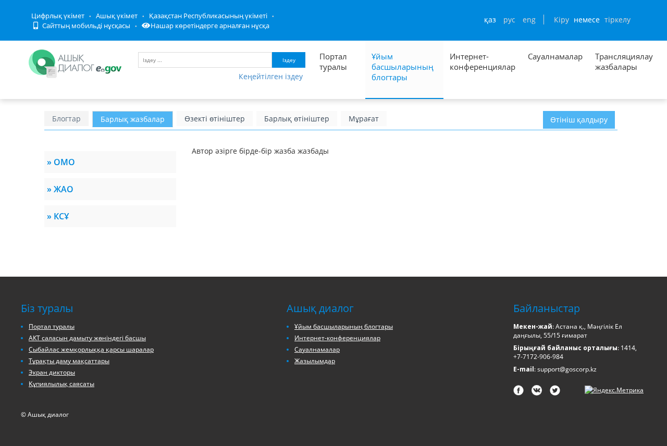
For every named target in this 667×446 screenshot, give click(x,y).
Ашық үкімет (117, 15)
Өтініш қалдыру (579, 120)
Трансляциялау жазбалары (613, 61)
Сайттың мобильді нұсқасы (85, 25)
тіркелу (617, 19)
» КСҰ (58, 216)
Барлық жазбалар (133, 119)
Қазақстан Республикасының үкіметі (208, 15)
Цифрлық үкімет (57, 15)
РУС (509, 19)
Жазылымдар (314, 360)
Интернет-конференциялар (482, 61)
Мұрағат (364, 118)
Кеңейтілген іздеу (271, 76)
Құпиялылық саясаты (61, 383)
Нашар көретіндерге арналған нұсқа (210, 25)
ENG (529, 19)
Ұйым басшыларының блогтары (403, 66)
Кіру (561, 19)
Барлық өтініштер (296, 118)
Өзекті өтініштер (214, 118)
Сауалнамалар (555, 56)
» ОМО (61, 162)
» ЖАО (60, 189)
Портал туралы (333, 61)
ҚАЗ (490, 19)
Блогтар (66, 118)
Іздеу (288, 60)
